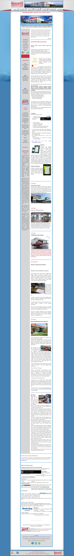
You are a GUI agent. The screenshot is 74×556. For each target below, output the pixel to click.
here (35, 256)
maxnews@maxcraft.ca (38, 536)
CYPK (44, 553)
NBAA (25, 88)
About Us (44, 9)
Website (23, 26)
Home (15, 9)
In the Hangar (25, 44)
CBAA (25, 75)
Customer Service (24, 460)
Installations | (36, 26)
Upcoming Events (25, 41)
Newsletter (45, 26)
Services (29, 9)
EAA (25, 63)
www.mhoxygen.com (48, 387)
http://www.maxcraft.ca (46, 536)
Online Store (59, 9)
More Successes (25, 147)
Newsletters (51, 9)
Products (22, 9)
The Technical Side (25, 45)
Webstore (49, 26)
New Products (25, 42)
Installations (36, 9)
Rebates (25, 50)
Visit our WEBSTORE (25, 104)
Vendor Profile (25, 47)
